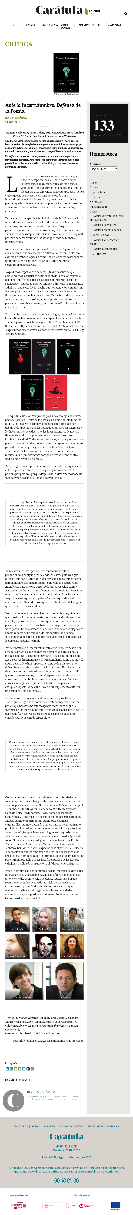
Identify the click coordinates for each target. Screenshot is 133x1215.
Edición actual (110, 25)
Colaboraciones (70, 1126)
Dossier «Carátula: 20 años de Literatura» (107, 217)
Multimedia (99, 254)
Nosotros (21, 1126)
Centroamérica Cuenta (102, 1126)
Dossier (66, 27)
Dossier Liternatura (104, 225)
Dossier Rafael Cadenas (106, 230)
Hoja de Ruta (48, 25)
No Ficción (87, 25)
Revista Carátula (16, 117)
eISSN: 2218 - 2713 (67, 1146)
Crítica (29, 25)
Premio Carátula (43, 1126)
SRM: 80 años (100, 235)
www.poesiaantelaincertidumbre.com (61, 1040)
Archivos (95, 164)
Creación (68, 25)
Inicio (15, 25)
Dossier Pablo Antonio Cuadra (104, 241)
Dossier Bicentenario (105, 249)
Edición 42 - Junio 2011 (17, 1079)
